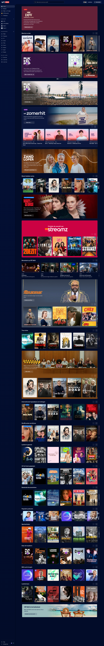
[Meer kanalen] (13, 19)
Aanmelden (98, 2)
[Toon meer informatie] (43, 130)
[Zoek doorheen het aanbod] (13, 31)
